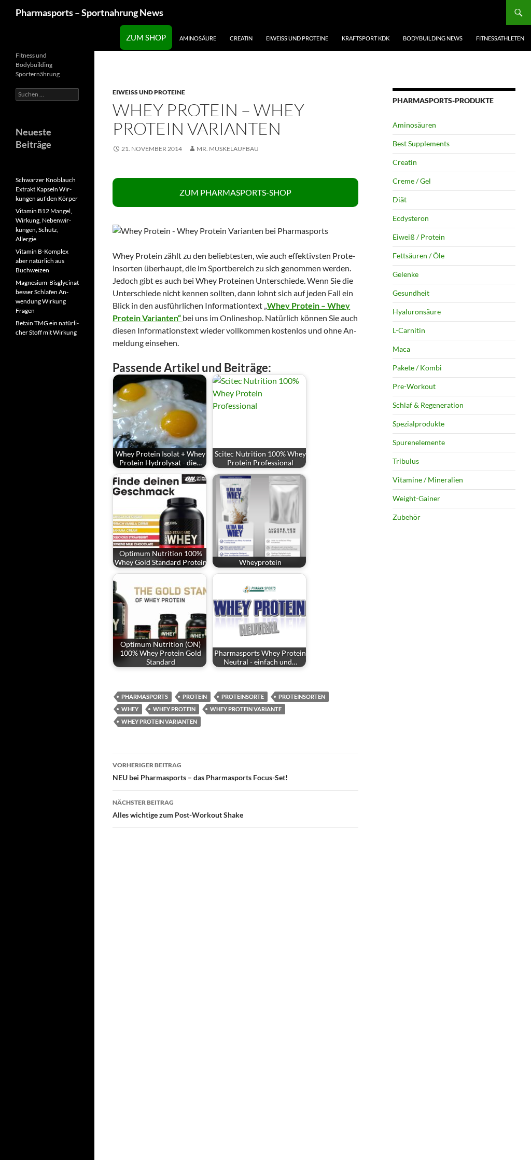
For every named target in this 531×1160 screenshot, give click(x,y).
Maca (401, 348)
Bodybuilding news (433, 38)
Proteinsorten (301, 696)
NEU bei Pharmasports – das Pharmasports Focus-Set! (200, 771)
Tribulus (406, 461)
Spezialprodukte (418, 423)
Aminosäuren (414, 124)
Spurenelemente (419, 442)
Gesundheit (411, 292)
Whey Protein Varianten (159, 721)
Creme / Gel (412, 180)
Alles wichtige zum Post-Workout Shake (178, 808)
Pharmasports (144, 696)
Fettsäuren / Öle (418, 255)
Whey (129, 709)
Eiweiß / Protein (419, 236)
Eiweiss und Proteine (297, 38)
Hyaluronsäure (417, 311)
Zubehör (407, 517)
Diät (400, 199)
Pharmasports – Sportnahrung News (89, 12)
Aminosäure (197, 38)
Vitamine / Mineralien (428, 479)
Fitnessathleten (500, 38)
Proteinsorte (242, 696)
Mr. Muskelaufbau (228, 149)
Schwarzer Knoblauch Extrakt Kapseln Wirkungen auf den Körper (47, 189)
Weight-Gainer (416, 498)
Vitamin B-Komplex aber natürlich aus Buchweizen (42, 260)
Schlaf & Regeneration (428, 405)
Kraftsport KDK (365, 38)
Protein (195, 696)
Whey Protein (174, 709)
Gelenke (405, 274)
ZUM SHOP (146, 37)
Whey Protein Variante (246, 709)
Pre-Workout (414, 386)
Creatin (241, 38)
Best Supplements (421, 143)
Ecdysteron (411, 218)
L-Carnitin (409, 330)
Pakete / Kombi (417, 367)
